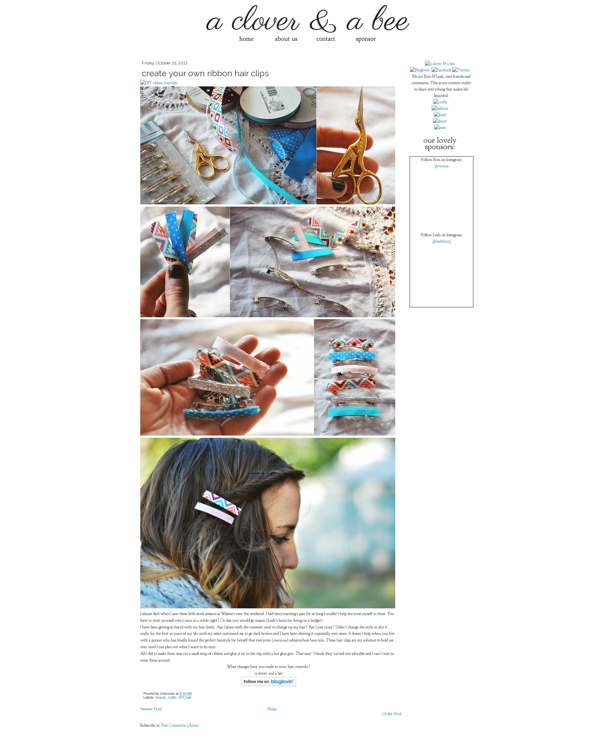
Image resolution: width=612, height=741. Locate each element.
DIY (181, 697)
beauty (161, 697)
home (246, 39)
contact (326, 39)
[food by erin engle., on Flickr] (440, 114)
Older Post (392, 713)
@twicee (441, 166)
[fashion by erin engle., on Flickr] (440, 108)
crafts (172, 697)
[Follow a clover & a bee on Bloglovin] (268, 684)
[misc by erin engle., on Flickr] (440, 127)
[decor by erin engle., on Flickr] (440, 121)
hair (189, 697)
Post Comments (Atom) (180, 725)
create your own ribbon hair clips (205, 73)
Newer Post (151, 709)
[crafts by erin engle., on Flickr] (440, 102)
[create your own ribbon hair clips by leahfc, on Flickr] (267, 203)
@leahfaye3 (441, 241)
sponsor (366, 39)
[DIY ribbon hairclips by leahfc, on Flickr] (158, 82)
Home (272, 709)
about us (286, 39)
